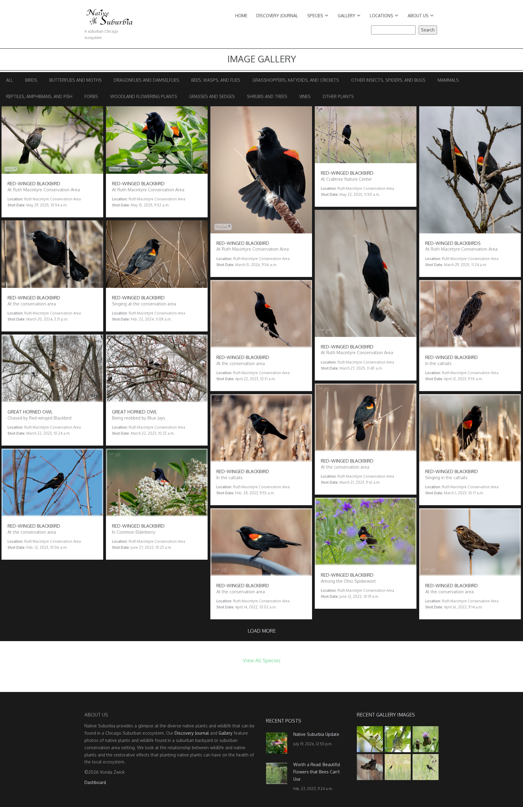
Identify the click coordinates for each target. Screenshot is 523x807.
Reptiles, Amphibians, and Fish (39, 96)
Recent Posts (283, 721)
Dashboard (95, 782)
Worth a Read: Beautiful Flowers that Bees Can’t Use (316, 772)
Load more (262, 631)
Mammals (448, 80)
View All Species (262, 660)
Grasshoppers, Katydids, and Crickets (295, 80)
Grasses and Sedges (212, 96)
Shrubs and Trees (267, 96)
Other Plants (338, 96)
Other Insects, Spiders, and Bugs (388, 80)
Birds (31, 80)
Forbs (91, 96)
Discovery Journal (277, 15)
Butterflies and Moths (75, 80)
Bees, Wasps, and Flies (215, 80)
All (9, 80)
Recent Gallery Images (386, 715)
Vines (305, 96)
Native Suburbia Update (316, 734)
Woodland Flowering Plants (143, 96)
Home (241, 15)
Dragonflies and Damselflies (146, 80)
